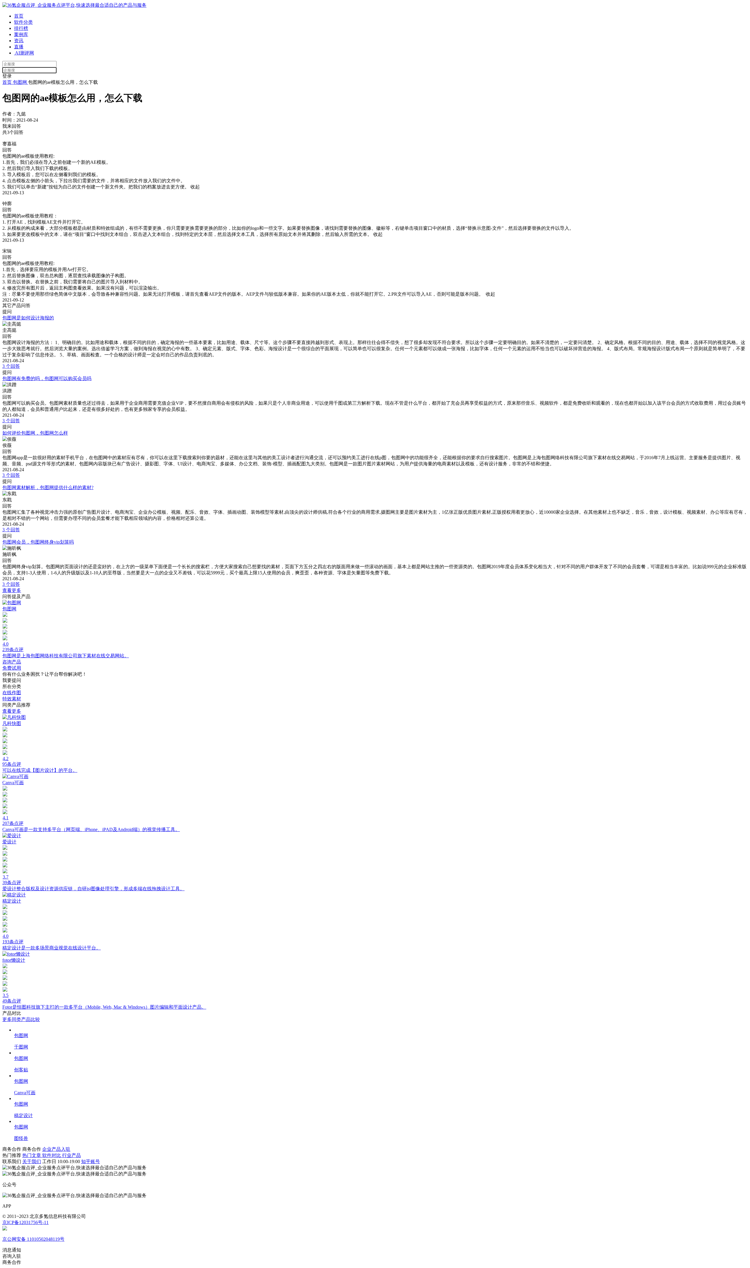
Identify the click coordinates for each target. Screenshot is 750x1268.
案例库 (21, 34)
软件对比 (52, 1155)
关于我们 (31, 1161)
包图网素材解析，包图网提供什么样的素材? (47, 487)
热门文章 (32, 1155)
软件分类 (23, 22)
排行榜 (21, 28)
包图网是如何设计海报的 (28, 317)
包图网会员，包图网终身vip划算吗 (38, 541)
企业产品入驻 (56, 1149)
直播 (18, 46)
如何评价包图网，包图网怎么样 (35, 432)
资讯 (18, 40)
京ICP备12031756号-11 (25, 1222)
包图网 (20, 82)
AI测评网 (24, 52)
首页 (18, 15)
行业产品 (71, 1155)
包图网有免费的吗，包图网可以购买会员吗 (46, 378)
